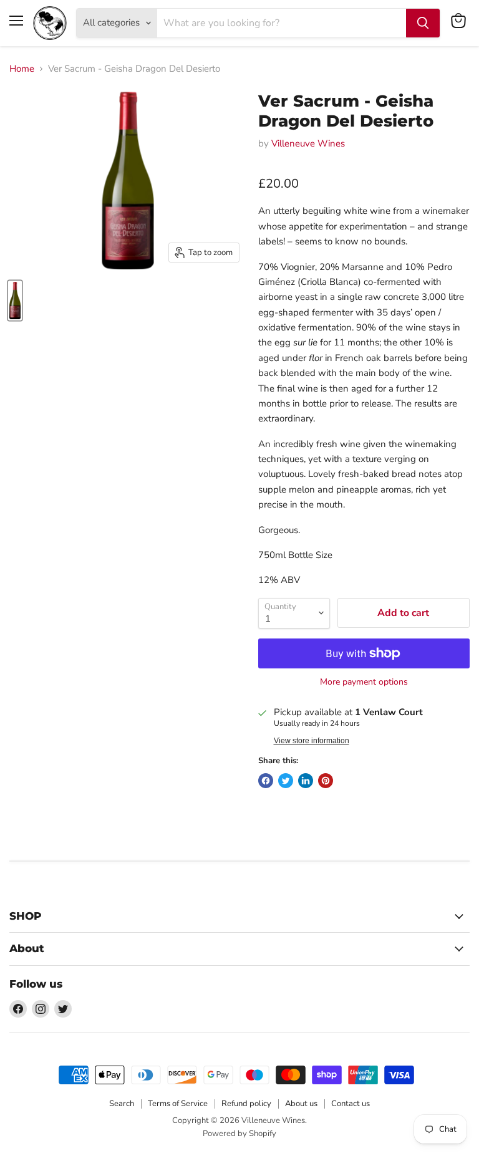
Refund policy (246, 1103)
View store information (311, 740)
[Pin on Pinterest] (325, 780)
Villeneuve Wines (308, 143)
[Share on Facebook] (265, 780)
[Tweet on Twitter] (285, 780)
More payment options (364, 682)
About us (301, 1103)
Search (121, 1103)
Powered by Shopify (239, 1133)
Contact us (350, 1103)
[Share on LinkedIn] (305, 780)
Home (21, 69)
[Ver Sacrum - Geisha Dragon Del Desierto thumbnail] (15, 300)
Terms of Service (178, 1103)
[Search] (423, 23)
